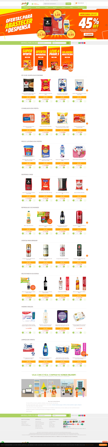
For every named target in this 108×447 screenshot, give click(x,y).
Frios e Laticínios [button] (81, 7)
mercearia (53, 404)
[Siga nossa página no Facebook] (82, 42)
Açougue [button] (55, 7)
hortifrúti (64, 404)
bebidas (57, 404)
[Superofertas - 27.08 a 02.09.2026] (27, 58)
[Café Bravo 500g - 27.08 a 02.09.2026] (41, 58)
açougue (61, 404)
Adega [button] (71, 7)
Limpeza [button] (46, 7)
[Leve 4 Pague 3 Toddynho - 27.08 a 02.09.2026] (54, 58)
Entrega (50, 422)
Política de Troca (38, 425)
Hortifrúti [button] (63, 7)
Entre (35, 3)
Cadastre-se (36, 4)
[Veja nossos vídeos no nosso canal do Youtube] (84, 415)
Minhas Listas (51, 425)
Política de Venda (38, 426)
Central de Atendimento (26, 425)
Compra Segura (52, 421)
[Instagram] (81, 42)
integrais (79, 404)
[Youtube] (84, 42)
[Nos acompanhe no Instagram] (81, 415)
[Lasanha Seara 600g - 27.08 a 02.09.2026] (67, 58)
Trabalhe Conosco (24, 424)
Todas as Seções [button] (28, 7)
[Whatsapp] (79, 42)
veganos (75, 404)
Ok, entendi (103, 444)
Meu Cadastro (52, 426)
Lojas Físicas (23, 422)
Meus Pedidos (52, 424)
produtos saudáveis (70, 404)
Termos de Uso (38, 421)
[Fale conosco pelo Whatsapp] (79, 415)
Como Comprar (23, 0)
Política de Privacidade (39, 424)
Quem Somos (24, 421)
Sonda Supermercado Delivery (25, 4)
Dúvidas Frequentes (39, 428)
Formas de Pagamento (39, 422)
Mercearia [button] (38, 7)
